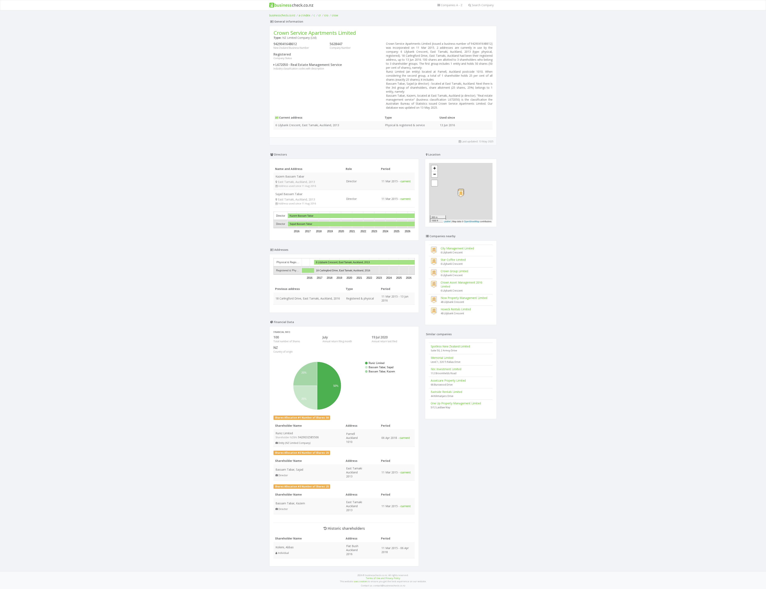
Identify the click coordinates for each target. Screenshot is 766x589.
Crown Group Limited (454, 271)
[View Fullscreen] (434, 183)
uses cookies (360, 581)
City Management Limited (457, 248)
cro (326, 15)
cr (319, 15)
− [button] (434, 174)
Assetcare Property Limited (448, 380)
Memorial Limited (442, 358)
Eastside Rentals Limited (446, 392)
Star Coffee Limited (453, 260)
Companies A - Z (451, 5)
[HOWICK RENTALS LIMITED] (461, 193)
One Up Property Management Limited (456, 403)
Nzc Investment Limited (446, 369)
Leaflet (447, 221)
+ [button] (434, 168)
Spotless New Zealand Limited (450, 346)
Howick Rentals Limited (456, 309)
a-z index (304, 15)
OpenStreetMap (471, 221)
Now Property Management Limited (464, 298)
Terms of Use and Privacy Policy (383, 578)
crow (335, 15)
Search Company (482, 5)
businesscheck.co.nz (282, 15)
